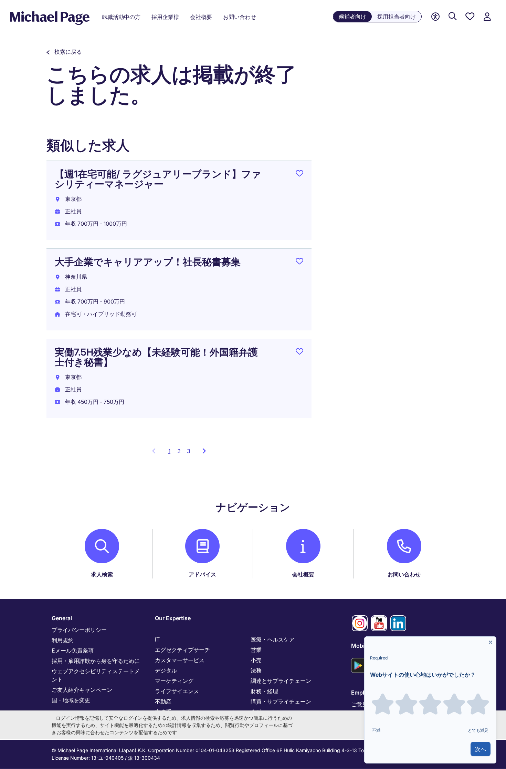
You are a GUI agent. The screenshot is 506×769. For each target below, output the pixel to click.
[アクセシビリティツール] (435, 16)
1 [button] (171, 453)
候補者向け (352, 16)
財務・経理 (264, 691)
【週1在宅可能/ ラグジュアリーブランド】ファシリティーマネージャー (158, 179)
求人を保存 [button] (299, 174)
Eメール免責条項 (73, 650)
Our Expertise (173, 618)
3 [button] (188, 451)
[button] (64, 51)
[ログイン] (487, 16)
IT (157, 639)
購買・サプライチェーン (281, 701)
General (62, 618)
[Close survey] (490, 642)
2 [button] (179, 451)
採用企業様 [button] (165, 16)
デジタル (166, 670)
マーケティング (174, 680)
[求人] (453, 17)
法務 (256, 670)
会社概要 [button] (201, 16)
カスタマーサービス (179, 660)
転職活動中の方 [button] (121, 16)
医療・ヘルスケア (273, 639)
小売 (256, 660)
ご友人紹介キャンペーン (82, 689)
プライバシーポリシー (79, 629)
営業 (256, 649)
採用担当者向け (396, 16)
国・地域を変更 (71, 700)
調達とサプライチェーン (281, 680)
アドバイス (202, 574)
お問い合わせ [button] (239, 16)
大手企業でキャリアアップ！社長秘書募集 (148, 262)
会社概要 (303, 574)
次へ (480, 749)
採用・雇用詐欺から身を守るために (96, 660)
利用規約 (63, 640)
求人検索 (102, 574)
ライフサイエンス (177, 691)
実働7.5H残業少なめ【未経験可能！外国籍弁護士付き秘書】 (156, 357)
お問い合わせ (404, 574)
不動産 (163, 701)
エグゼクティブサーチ (182, 649)
